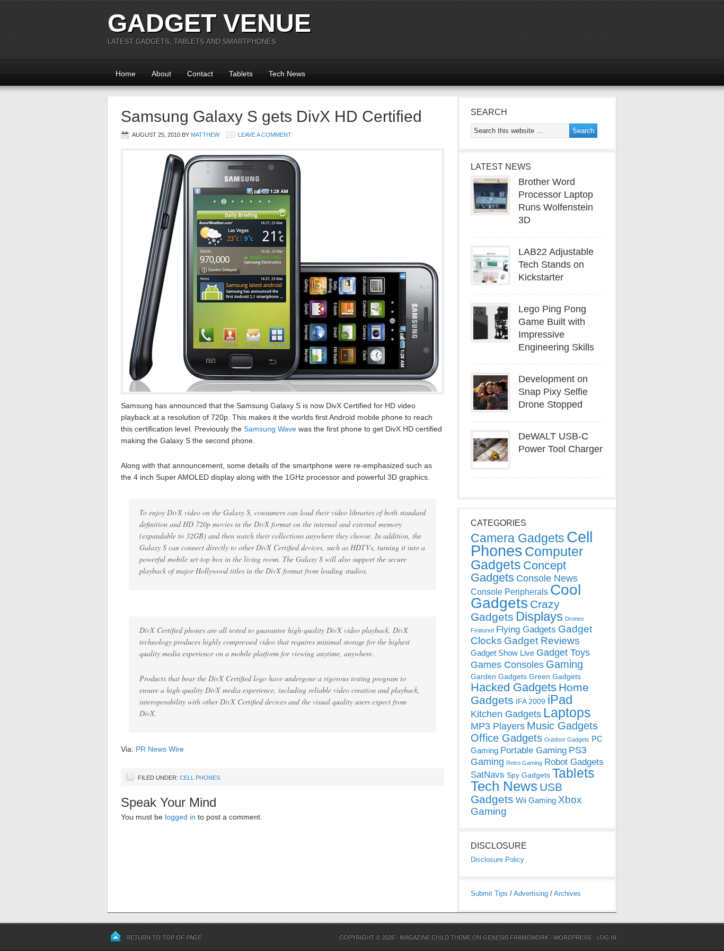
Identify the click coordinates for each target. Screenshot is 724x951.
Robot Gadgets (574, 762)
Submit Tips (489, 893)
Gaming (564, 664)
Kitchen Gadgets (506, 714)
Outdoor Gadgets (566, 739)
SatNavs (488, 774)
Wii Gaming (536, 800)
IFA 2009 (530, 701)
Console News (547, 578)
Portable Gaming (533, 750)
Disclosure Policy (497, 860)
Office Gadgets (506, 738)
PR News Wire (160, 749)
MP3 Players (498, 726)
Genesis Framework (515, 937)
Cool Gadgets (526, 596)
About (161, 73)
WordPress (572, 937)
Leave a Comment (265, 134)
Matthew (205, 134)
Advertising (531, 893)
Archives (567, 893)
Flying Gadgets (526, 629)
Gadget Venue (209, 23)
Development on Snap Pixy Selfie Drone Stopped (553, 392)
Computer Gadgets (527, 558)
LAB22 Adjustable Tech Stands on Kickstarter (556, 264)
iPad (560, 699)
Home (126, 73)
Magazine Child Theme (435, 937)
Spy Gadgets (528, 775)
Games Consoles (507, 664)
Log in (606, 937)
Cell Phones (200, 777)
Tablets (241, 73)
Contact (200, 73)
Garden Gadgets (499, 676)
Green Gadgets (555, 676)
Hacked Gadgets (514, 687)
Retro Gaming (524, 763)
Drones (574, 618)
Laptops (567, 712)
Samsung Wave (270, 429)
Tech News (287, 73)
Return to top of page (163, 937)
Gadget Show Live (502, 652)
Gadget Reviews (542, 640)
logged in (180, 817)
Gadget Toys (563, 652)
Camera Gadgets (517, 538)
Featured (482, 630)
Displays (539, 616)
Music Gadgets (562, 726)
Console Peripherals (509, 591)
